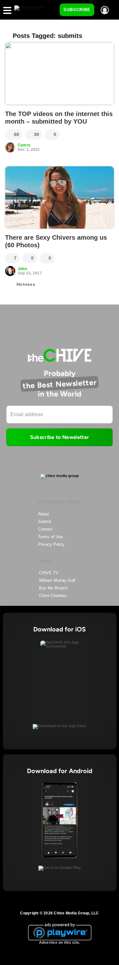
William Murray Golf (57, 580)
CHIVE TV (48, 572)
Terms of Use (50, 536)
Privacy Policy (51, 544)
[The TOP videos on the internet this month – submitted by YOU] (59, 73)
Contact (45, 529)
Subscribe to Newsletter (59, 437)
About (43, 514)
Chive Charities (53, 595)
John (22, 269)
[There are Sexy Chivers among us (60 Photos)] (59, 197)
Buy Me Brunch (53, 588)
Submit (44, 521)
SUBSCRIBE (76, 9)
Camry (24, 145)
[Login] (104, 10)
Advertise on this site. (59, 942)
